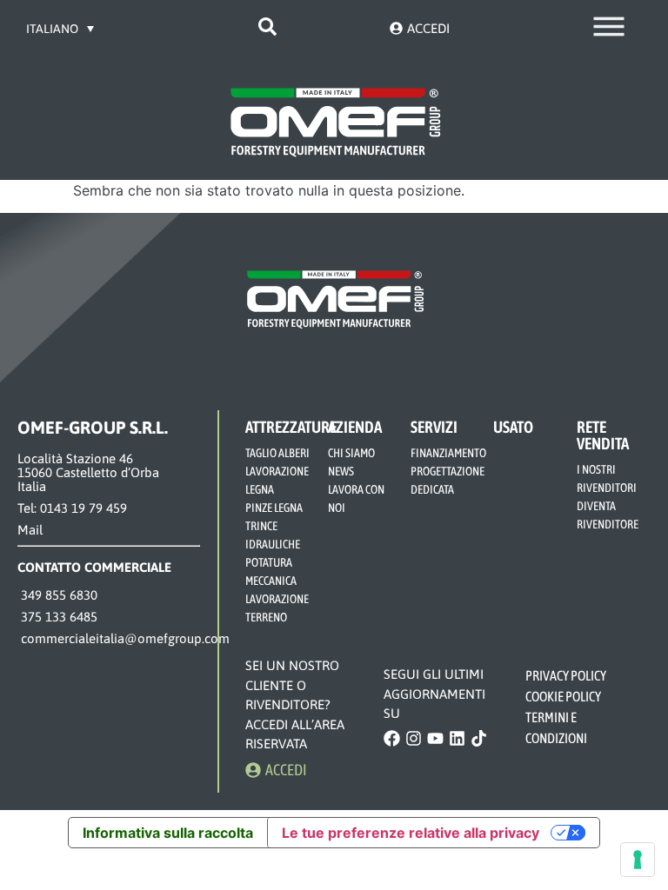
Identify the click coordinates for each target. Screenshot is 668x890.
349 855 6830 (57, 595)
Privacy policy (566, 675)
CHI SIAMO (351, 453)
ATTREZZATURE (291, 426)
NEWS (341, 471)
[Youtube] (435, 738)
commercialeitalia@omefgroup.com (123, 638)
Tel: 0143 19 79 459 (72, 508)
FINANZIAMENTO (448, 453)
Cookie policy (564, 696)
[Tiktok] (479, 738)
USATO (513, 426)
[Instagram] (413, 738)
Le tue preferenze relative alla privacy (410, 832)
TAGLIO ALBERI (277, 453)
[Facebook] (392, 738)
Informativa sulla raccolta (168, 832)
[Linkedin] (457, 738)
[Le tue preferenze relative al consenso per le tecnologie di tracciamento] (637, 859)
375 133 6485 (57, 616)
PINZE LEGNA (274, 508)
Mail (30, 529)
